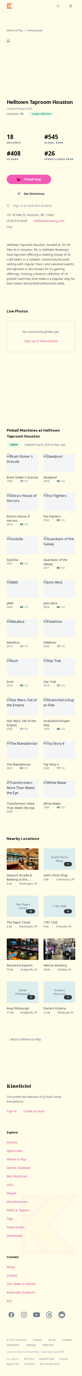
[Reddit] (61, 1314)
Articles (12, 1142)
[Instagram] (24, 1314)
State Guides (16, 1227)
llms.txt (63, 1358)
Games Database (18, 1168)
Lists (10, 1185)
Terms (52, 1340)
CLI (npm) (29, 1363)
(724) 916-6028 (17, 221)
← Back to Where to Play (24, 1039)
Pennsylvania (34, 30)
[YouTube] (36, 1314)
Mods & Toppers (18, 1210)
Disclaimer (13, 1345)
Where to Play (15, 30)
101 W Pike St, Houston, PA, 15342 (30, 215)
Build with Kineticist (21, 1292)
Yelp (10, 227)
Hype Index (15, 1151)
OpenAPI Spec (46, 1358)
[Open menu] (70, 6)
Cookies (67, 1340)
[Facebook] (11, 1314)
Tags (10, 1219)
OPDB (60, 1351)
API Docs (29, 1358)
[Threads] (49, 1314)
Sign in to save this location (32, 206)
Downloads (14, 1236)
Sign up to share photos (41, 341)
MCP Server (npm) (50, 1363)
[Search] (58, 6)
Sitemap (31, 1345)
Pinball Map (32, 179)
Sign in (12, 1111)
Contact (12, 1275)
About (11, 1267)
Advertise (48, 1345)
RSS (9, 1301)
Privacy (37, 1340)
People (11, 1193)
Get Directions (34, 194)
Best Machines (17, 1176)
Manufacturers (17, 1202)
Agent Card (13, 1363)
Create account (34, 1111)
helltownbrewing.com (49, 221)
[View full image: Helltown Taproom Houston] (41, 62)
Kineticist (19, 1085)
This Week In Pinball (21, 1284)
